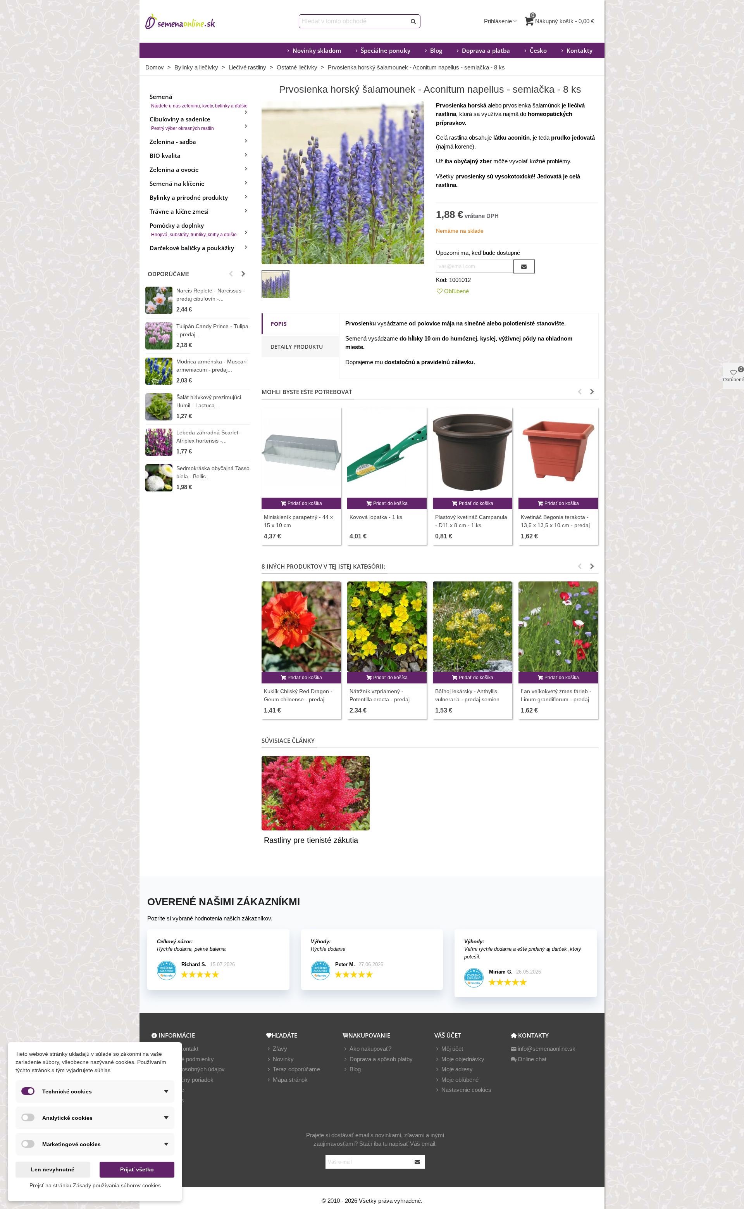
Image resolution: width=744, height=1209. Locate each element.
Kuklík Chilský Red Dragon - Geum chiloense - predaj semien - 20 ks (298, 699)
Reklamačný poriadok (186, 1079)
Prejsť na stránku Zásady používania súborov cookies (95, 1185)
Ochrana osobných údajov (191, 1069)
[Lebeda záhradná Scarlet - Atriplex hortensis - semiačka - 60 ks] (158, 442)
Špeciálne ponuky (385, 50)
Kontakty (579, 50)
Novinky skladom (317, 50)
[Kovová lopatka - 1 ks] (387, 452)
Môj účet (452, 1048)
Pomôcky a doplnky (193, 229)
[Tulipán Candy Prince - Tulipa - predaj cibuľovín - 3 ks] (158, 335)
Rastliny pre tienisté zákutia (311, 840)
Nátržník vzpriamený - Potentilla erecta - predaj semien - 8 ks (380, 699)
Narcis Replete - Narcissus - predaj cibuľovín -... (210, 294)
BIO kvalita (165, 155)
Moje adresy (457, 1069)
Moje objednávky (462, 1059)
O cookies (171, 1100)
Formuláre (171, 1089)
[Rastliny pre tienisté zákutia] (316, 792)
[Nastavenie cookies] (437, 1090)
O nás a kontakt (178, 1048)
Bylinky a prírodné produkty (189, 197)
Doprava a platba (486, 50)
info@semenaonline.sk (546, 1048)
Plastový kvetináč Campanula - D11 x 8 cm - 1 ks (471, 521)
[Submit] (418, 1162)
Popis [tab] (278, 323)
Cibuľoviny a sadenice (182, 123)
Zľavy (280, 1048)
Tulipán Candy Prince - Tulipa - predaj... (212, 330)
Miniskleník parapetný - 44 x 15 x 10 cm (298, 521)
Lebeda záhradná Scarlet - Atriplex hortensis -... (209, 436)
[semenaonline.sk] (191, 21)
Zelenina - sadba (173, 141)
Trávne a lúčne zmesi (179, 211)
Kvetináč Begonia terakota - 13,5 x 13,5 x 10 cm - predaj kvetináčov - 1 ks (555, 525)
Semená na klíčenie (177, 183)
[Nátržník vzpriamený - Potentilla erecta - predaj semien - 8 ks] (387, 626)
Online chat (532, 1059)
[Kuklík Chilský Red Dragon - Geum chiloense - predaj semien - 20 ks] (301, 626)
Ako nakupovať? (370, 1048)
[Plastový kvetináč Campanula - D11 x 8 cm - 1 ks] (472, 452)
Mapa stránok (290, 1079)
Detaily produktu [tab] (296, 346)
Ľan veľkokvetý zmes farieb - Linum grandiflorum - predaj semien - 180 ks (556, 699)
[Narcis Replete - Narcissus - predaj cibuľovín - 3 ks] (158, 300)
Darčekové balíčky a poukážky (192, 248)
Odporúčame (168, 274)
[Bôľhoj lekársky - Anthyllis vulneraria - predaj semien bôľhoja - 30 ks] (472, 626)
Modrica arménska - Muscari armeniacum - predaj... (211, 365)
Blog (436, 50)
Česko (538, 50)
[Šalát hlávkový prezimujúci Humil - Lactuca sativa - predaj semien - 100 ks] (158, 406)
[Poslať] (413, 21)
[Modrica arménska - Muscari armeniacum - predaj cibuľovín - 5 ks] (158, 371)
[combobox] (353, 21)
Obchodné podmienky (186, 1059)
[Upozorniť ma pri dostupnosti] (524, 266)
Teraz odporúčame (296, 1069)
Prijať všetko (137, 1169)
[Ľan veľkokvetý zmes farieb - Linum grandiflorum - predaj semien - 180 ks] (558, 626)
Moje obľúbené (460, 1079)
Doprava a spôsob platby (381, 1059)
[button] (231, 274)
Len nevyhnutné (52, 1169)
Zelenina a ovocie (174, 169)
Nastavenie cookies (466, 1089)
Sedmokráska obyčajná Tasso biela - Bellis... (213, 472)
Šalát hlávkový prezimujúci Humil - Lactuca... (208, 401)
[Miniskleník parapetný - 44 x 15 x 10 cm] (301, 452)
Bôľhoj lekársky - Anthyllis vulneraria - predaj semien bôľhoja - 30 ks (467, 699)
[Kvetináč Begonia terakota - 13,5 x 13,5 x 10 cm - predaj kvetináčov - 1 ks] (558, 452)
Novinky (283, 1059)
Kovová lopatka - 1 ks (376, 517)
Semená (199, 101)
